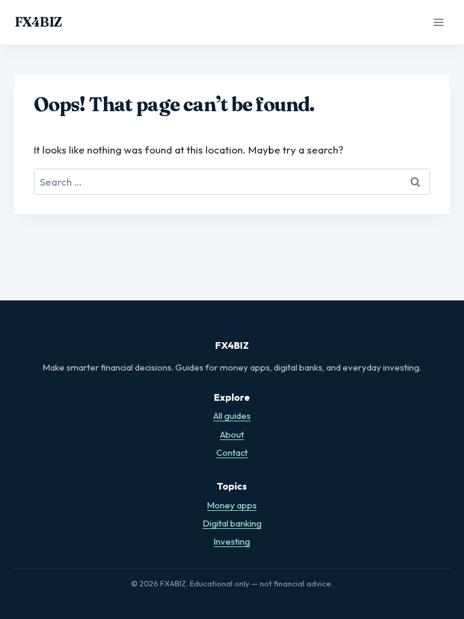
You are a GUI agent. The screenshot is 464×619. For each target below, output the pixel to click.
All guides (232, 415)
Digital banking (232, 523)
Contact (232, 452)
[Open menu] (438, 22)
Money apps (232, 505)
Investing (232, 541)
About (232, 434)
